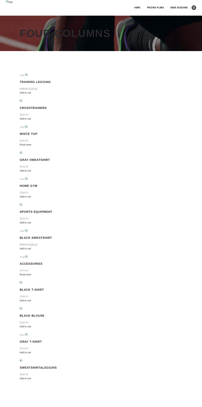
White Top (28, 133)
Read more (25, 144)
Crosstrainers (33, 107)
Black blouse (32, 315)
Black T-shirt (32, 289)
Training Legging (35, 82)
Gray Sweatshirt (35, 159)
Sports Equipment (36, 211)
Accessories (31, 263)
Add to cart (25, 92)
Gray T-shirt (31, 341)
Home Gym (28, 185)
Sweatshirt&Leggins (38, 367)
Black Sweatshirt (36, 237)
